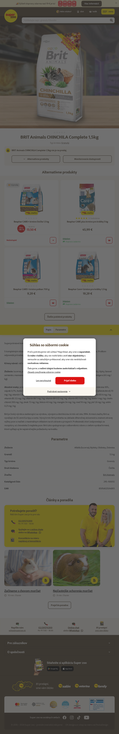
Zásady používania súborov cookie (44, 372)
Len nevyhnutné (43, 380)
